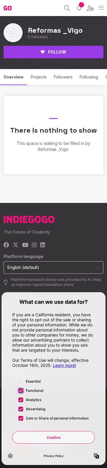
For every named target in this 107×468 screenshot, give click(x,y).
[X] (15, 245)
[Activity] (79, 8)
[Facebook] (6, 245)
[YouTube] (25, 245)
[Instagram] (34, 245)
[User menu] (90, 8)
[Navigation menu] (101, 8)
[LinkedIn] (42, 245)
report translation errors (53, 284)
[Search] (67, 8)
